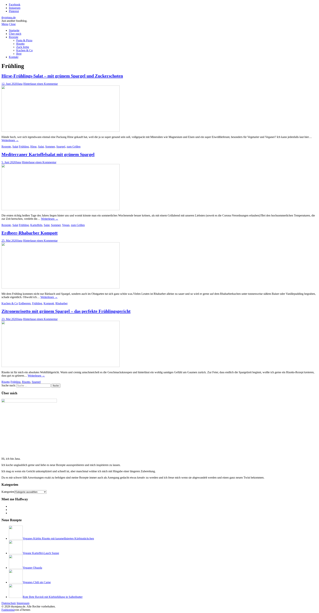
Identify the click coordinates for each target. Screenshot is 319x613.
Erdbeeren (25, 303)
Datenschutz (8, 603)
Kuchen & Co (24, 50)
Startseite (14, 30)
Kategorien (7, 491)
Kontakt (13, 57)
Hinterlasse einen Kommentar (40, 83)
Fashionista (8, 609)
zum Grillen (73, 146)
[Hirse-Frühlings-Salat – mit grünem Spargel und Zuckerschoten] (60, 130)
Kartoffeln (36, 225)
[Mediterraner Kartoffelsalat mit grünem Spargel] (60, 209)
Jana (20, 83)
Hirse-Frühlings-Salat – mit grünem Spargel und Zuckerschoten (62, 76)
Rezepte (13, 37)
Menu (4, 24)
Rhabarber (61, 303)
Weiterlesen (10, 140)
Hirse (33, 146)
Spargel (60, 146)
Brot (18, 53)
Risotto (20, 43)
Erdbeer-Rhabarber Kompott (29, 232)
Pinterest (14, 11)
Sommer (50, 146)
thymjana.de (8, 17)
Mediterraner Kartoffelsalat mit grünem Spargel (48, 154)
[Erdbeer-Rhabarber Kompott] (60, 287)
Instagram (14, 7)
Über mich (15, 33)
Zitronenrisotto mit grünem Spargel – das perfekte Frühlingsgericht (66, 311)
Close (12, 24)
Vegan (65, 225)
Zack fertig (22, 47)
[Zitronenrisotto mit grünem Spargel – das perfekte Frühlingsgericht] (60, 366)
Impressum (23, 603)
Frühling (24, 146)
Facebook (14, 4)
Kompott (49, 303)
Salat (15, 146)
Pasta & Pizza (24, 40)
